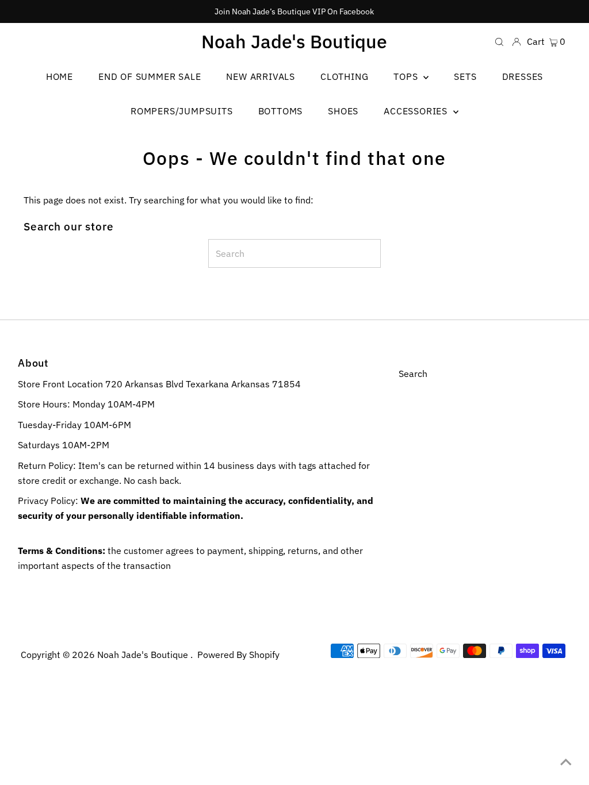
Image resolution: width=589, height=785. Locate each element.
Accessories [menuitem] (417, 111)
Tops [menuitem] (406, 76)
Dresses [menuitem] (523, 76)
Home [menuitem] (59, 76)
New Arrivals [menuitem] (260, 76)
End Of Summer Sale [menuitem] (149, 76)
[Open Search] (499, 41)
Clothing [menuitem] (344, 76)
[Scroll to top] (565, 762)
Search (413, 373)
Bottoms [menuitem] (280, 111)
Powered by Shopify (238, 654)
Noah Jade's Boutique (294, 41)
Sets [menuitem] (465, 76)
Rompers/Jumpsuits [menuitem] (182, 111)
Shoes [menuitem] (343, 111)
